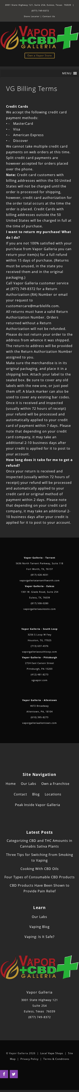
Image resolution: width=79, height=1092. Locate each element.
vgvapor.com (39, 680)
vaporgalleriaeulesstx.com (39, 608)
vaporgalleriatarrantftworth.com (40, 580)
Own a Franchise (55, 783)
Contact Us (49, 16)
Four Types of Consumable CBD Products (39, 877)
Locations (53, 794)
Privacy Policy (29, 1059)
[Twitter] (14, 1074)
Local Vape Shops (51, 1053)
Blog (36, 794)
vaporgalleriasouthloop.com (39, 651)
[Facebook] (4, 1074)
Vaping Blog (39, 926)
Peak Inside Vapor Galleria (37, 805)
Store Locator (32, 16)
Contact (20, 794)
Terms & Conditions (56, 1059)
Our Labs (28, 783)
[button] (67, 73)
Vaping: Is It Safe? (39, 936)
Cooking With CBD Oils (39, 868)
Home (11, 783)
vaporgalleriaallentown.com (39, 722)
